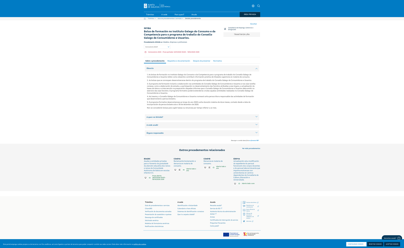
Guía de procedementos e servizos (170, 18)
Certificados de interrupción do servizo (224, 220)
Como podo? (214, 226)
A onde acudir (152, 125)
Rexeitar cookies (375, 244)
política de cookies (140, 244)
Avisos (212, 217)
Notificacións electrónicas (154, 226)
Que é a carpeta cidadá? (186, 214)
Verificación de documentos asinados (158, 211)
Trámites (151, 18)
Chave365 (148, 208)
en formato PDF (254, 140)
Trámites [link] (150, 15)
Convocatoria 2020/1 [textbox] (151, 47)
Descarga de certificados (154, 217)
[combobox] (157, 47)
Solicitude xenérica (151, 220)
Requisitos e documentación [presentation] (178, 61)
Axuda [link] (194, 15)
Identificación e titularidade (187, 205)
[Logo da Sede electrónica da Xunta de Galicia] (157, 5)
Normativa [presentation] (217, 61)
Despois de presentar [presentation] (201, 61)
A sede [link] (164, 15)
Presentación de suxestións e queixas (158, 214)
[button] (258, 5)
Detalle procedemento (193, 18)
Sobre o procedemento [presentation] (155, 61)
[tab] (155, 60)
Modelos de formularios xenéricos (157, 223)
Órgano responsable (155, 133)
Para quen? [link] (179, 15)
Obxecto (150, 68)
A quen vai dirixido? (155, 117)
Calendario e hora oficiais (186, 208)
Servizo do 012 (215, 208)
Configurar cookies (355, 244)
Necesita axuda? (216, 205)
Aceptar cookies (392, 244)
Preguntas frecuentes (217, 223)
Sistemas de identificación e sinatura (190, 211)
